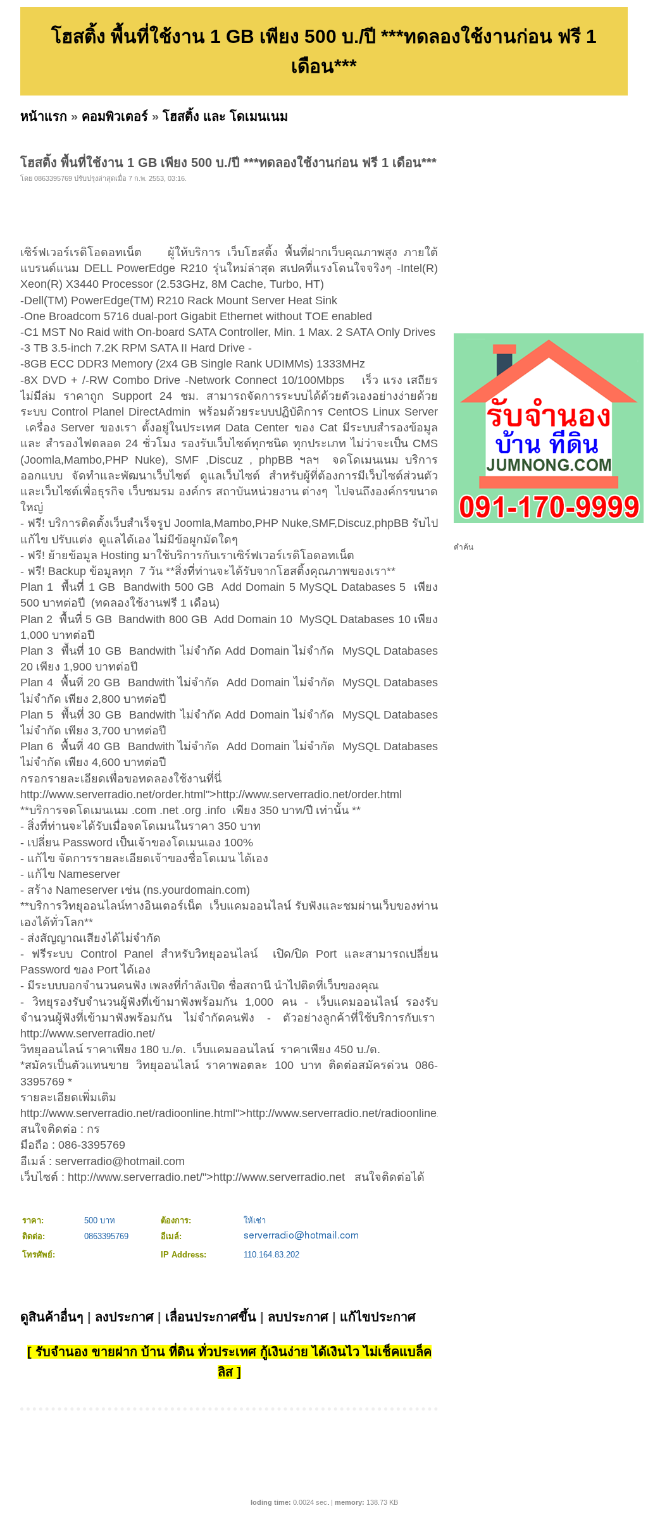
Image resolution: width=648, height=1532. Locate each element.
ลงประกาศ (124, 1317)
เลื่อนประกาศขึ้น (210, 1317)
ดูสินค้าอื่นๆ (52, 1317)
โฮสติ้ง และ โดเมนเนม (225, 116)
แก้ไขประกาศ (378, 1317)
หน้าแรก (43, 116)
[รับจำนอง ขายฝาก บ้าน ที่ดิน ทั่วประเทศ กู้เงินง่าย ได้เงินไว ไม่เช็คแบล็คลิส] (549, 520)
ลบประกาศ (298, 1317)
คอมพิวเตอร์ (115, 116)
